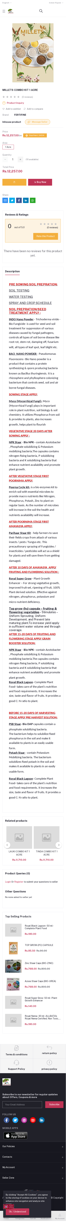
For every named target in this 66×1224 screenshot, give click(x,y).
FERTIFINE (20, 115)
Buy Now (41, 182)
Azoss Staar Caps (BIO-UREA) (40, 981)
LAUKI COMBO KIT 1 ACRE (19, 853)
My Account (8, 1167)
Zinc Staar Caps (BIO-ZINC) (39, 963)
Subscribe (54, 1104)
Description (12, 271)
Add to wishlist (13, 109)
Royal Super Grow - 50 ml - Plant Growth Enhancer (41, 999)
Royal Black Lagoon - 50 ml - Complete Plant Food (39, 927)
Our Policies (8, 1146)
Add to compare (34, 109)
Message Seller (39, 122)
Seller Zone (8, 1177)
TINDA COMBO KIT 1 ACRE (47, 853)
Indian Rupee (55, 3)
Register (18, 882)
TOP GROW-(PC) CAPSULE (39, 945)
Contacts (7, 1157)
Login (8, 882)
